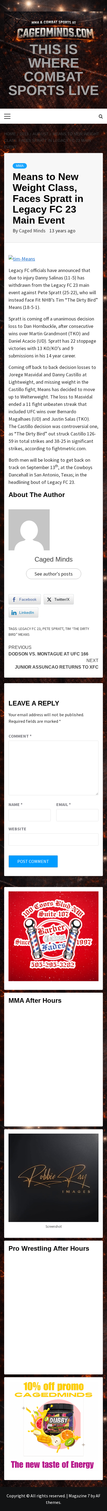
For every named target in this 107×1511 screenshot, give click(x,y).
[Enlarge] (91, 898)
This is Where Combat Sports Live (53, 70)
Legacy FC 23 (30, 628)
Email (63, 804)
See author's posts (54, 574)
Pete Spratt (53, 628)
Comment (20, 736)
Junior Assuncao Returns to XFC (56, 663)
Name (15, 804)
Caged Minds (33, 230)
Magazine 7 (79, 1495)
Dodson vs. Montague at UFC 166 (48, 650)
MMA (20, 166)
